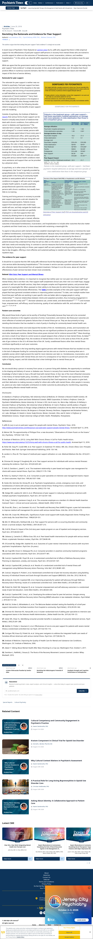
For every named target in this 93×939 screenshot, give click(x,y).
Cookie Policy (20, 937)
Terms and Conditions (46, 882)
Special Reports (7, 702)
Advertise (46, 875)
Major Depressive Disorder (80, 8)
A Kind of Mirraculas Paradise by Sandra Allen (14, 671)
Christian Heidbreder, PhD (41, 786)
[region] (46, 932)
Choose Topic (11, 8)
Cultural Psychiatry (20, 702)
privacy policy (38, 695)
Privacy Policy (46, 884)
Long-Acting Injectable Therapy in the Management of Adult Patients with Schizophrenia (50, 8)
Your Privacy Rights (69, 928)
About (46, 873)
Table (44, 290)
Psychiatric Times (8, 29)
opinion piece (42, 50)
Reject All (69, 932)
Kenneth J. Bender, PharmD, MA (42, 744)
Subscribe (82, 691)
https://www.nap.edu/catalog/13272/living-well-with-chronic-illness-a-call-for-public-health (36, 442)
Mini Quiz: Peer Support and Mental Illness (26, 274)
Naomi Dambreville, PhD (40, 726)
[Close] (90, 932)
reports (5, 117)
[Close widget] (89, 888)
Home (34, 925)
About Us (42, 925)
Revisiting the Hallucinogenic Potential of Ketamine (46, 671)
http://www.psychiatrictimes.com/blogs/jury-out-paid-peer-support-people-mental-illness (36, 428)
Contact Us (46, 877)
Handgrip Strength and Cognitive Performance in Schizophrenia (74, 671)
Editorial (46, 880)
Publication (59, 3)
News (35, 3)
